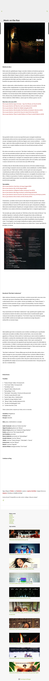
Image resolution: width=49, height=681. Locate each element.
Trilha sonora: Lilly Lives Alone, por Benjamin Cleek (19, 643)
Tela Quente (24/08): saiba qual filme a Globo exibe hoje (20, 583)
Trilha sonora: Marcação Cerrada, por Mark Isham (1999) (21, 658)
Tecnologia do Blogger (25, 679)
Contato (11, 514)
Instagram (11, 517)
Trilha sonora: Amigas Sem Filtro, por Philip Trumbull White (21, 568)
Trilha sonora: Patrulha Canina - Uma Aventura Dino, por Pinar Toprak (23, 672)
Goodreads (11, 519)
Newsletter (11, 523)
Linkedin (11, 522)
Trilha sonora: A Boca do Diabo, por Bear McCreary (19, 598)
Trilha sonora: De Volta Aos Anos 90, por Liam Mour (20, 554)
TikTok (10, 518)
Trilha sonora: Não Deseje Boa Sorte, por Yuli (18, 539)
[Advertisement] (26, 9)
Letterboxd (11, 520)
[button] (3, 500)
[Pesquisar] (47, 11)
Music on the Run (12, 20)
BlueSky (11, 516)
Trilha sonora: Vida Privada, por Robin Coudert (19, 629)
